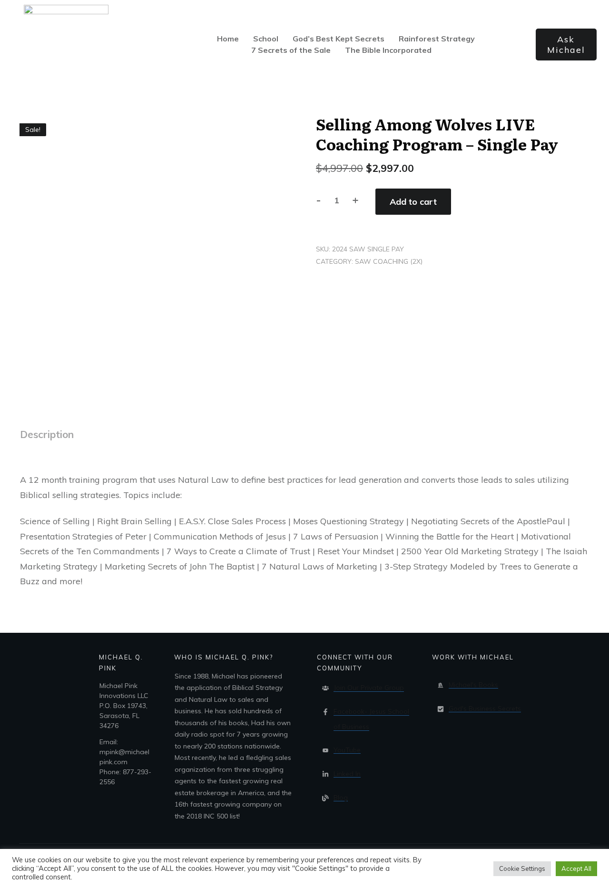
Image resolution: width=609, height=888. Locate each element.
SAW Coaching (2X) (388, 261)
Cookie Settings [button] (522, 868)
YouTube (347, 750)
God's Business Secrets (485, 708)
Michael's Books (473, 684)
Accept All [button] (576, 868)
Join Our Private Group (369, 687)
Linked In (347, 773)
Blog (341, 797)
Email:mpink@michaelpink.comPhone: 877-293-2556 (125, 762)
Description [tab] (47, 434)
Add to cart (413, 201)
